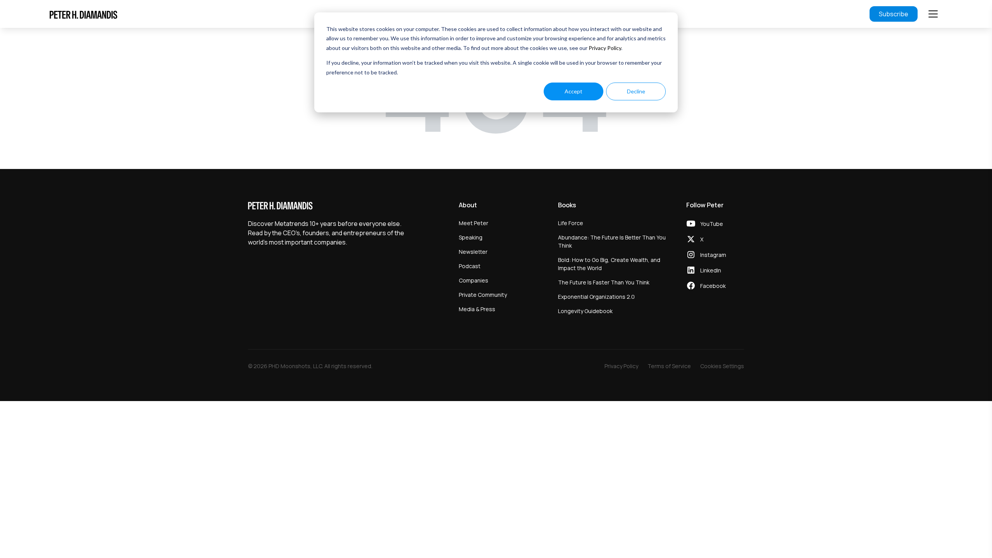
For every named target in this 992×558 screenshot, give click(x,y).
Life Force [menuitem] (570, 223)
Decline (636, 91)
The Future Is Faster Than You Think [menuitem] (603, 282)
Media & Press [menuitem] (477, 309)
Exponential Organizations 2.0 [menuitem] (596, 296)
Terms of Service (669, 366)
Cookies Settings (722, 366)
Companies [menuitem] (473, 280)
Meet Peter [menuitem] (473, 223)
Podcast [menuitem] (469, 266)
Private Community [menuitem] (483, 294)
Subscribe (893, 14)
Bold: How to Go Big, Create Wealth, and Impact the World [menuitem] (609, 264)
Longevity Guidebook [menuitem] (585, 311)
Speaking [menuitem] (470, 237)
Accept (573, 91)
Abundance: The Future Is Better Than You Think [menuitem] (612, 241)
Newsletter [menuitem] (473, 251)
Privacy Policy (605, 48)
